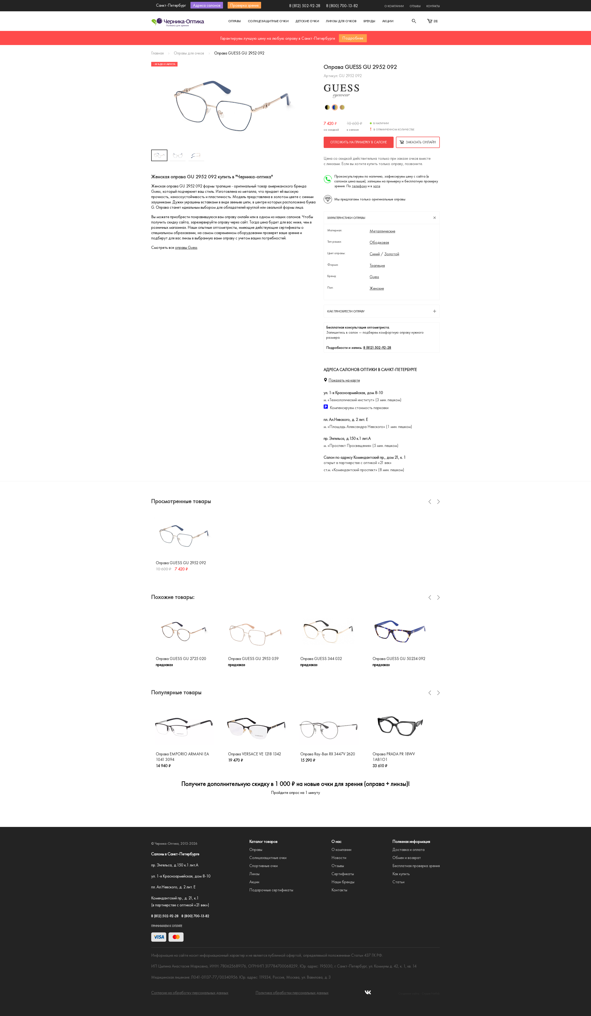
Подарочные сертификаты (271, 889)
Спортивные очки (263, 865)
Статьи (398, 881)
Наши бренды (343, 881)
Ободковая (379, 242)
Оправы (234, 21)
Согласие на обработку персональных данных (189, 992)
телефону (359, 186)
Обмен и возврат (406, 857)
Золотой (391, 254)
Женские (377, 288)
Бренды (369, 21)
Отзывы (415, 6)
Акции (388, 21)
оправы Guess (186, 247)
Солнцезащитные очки (268, 21)
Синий (375, 254)
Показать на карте (344, 380)
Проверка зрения (244, 5)
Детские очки (307, 21)
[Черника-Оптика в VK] (368, 993)
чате (376, 186)
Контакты (433, 6)
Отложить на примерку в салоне (358, 142)
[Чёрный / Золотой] (327, 107)
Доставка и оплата (408, 849)
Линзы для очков (341, 21)
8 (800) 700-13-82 (342, 5)
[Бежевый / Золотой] (342, 107)
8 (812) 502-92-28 (304, 5)
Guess (374, 276)
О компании (394, 6)
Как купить (401, 873)
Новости (339, 857)
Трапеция (377, 265)
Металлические (382, 231)
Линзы (254, 873)
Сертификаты (343, 873)
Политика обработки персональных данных (292, 992)
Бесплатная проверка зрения (416, 865)
